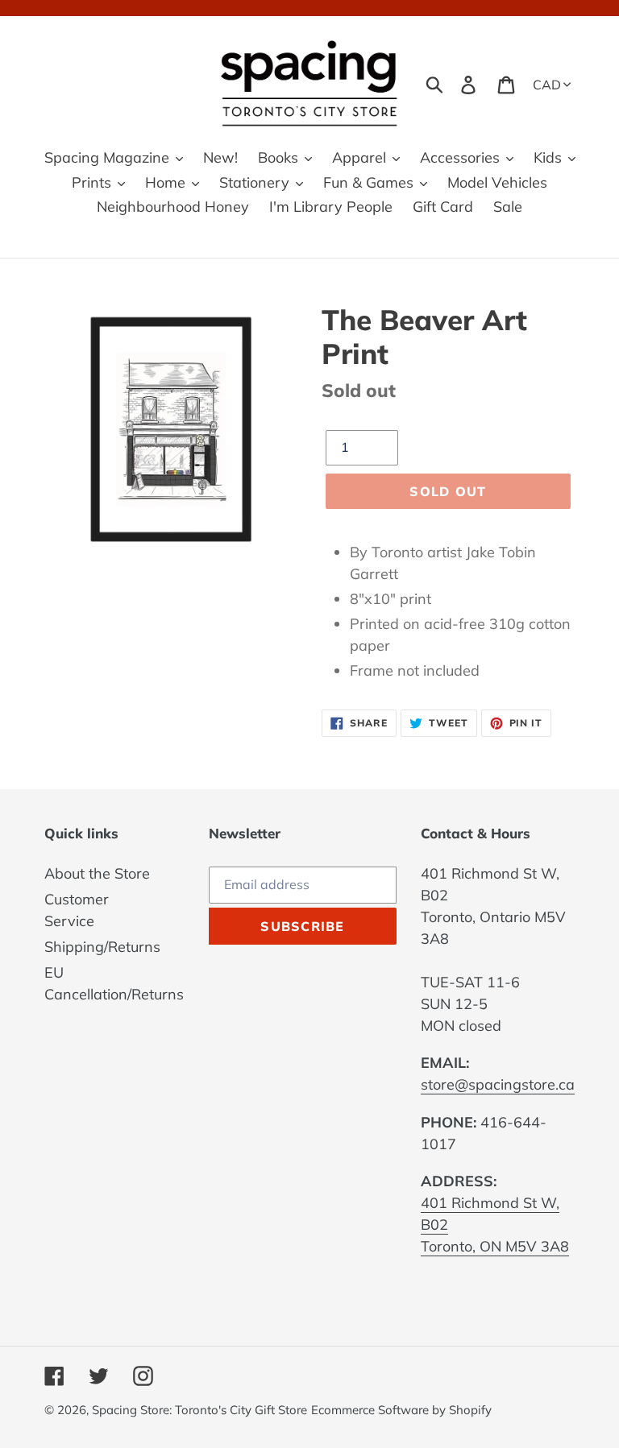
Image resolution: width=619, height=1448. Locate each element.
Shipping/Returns (102, 946)
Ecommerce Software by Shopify (401, 1409)
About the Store (97, 873)
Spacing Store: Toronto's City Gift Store (199, 1409)
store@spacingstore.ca (498, 1084)
